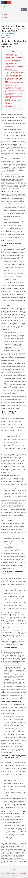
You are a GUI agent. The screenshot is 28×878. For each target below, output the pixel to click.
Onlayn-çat (7, 67)
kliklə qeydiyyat (8, 103)
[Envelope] (9, 2)
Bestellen (5, 14)
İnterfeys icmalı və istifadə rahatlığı (13, 60)
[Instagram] (5, 2)
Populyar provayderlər (10, 106)
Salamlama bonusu (9, 69)
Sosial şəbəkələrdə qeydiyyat (11, 70)
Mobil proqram (8, 64)
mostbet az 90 (5, 33)
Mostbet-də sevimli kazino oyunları (12, 108)
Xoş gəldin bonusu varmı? (10, 54)
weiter (14, 869)
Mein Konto (5, 17)
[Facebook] (2, 2)
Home (4, 13)
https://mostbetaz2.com (14, 188)
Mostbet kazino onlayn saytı (11, 63)
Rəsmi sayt (7, 58)
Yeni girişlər (7, 99)
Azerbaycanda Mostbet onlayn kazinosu (14, 66)
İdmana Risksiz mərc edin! (11, 55)
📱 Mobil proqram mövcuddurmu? (12, 61)
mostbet (10, 301)
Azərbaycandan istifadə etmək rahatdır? (14, 57)
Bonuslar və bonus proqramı (11, 85)
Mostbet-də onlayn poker (10, 105)
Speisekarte (6, 16)
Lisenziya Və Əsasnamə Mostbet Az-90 (13, 78)
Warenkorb (5, 19)
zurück (14, 867)
